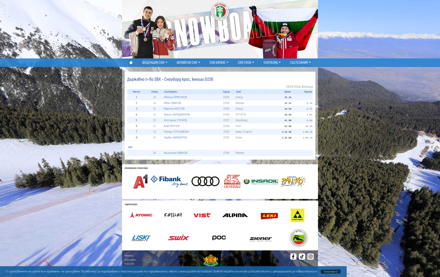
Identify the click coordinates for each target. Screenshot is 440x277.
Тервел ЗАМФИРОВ (175, 137)
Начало (129, 255)
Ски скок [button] (244, 62)
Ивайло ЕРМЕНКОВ (175, 97)
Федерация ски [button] (153, 62)
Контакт (130, 259)
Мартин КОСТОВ (174, 108)
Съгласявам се (330, 271)
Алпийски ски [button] (187, 62)
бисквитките (260, 271)
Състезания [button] (299, 62)
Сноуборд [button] (271, 62)
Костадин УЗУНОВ (175, 120)
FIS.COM (129, 264)
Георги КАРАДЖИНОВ (177, 114)
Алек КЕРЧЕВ (171, 126)
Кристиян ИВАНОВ (175, 152)
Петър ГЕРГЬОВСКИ (176, 131)
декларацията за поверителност (295, 271)
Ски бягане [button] (217, 62)
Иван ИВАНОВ (172, 103)
